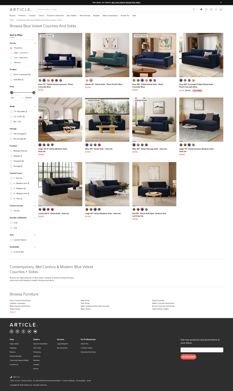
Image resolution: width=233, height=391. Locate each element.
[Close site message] (220, 2)
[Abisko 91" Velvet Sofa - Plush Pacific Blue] (107, 55)
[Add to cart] (79, 81)
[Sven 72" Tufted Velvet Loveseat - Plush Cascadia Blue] (60, 55)
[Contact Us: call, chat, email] (206, 9)
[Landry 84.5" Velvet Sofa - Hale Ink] (60, 184)
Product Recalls (15, 356)
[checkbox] (23, 74)
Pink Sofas (85, 303)
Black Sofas (86, 309)
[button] (206, 9)
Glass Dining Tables (160, 309)
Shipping (13, 348)
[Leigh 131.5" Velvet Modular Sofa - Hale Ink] (60, 120)
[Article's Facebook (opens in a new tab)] (23, 332)
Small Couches (158, 301)
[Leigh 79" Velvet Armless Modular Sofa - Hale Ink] (201, 120)
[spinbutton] (15, 97)
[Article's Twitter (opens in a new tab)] (29, 332)
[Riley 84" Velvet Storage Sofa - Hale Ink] (154, 120)
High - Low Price (21, 53)
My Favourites (62, 348)
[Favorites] (216, 10)
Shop (89, 381)
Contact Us (14, 364)
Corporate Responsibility (19, 360)
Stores (35, 369)
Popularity (18, 48)
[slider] (11, 92)
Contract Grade (86, 348)
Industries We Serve (88, 352)
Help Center (14, 344)
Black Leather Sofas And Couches (95, 306)
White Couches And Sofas (163, 303)
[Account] (211, 9)
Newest (17, 62)
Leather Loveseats (17, 303)
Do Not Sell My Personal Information (47, 381)
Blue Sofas (85, 301)
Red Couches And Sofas (20, 306)
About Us (36, 356)
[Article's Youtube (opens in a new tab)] (35, 332)
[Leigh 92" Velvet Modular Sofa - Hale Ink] (107, 184)
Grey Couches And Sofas (20, 301)
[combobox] (201, 9)
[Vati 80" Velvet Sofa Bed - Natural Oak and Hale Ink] (154, 184)
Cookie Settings (68, 381)
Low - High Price (21, 58)
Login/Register (62, 344)
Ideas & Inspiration (40, 344)
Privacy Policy (26, 381)
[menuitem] (12, 15)
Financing (37, 352)
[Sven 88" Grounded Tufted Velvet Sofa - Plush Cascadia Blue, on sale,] (201, 55)
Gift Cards (37, 348)
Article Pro (84, 344)
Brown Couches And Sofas (163, 306)
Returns (13, 352)
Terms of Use (15, 381)
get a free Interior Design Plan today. (126, 2)
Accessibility (80, 381)
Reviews (36, 360)
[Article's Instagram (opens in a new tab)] (11, 332)
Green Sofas (15, 309)
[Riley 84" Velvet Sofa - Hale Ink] (107, 120)
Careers (36, 364)
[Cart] (221, 10)
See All (13, 312)
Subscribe (189, 357)
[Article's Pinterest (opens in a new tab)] (17, 332)
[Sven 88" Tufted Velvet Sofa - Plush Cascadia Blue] (154, 55)
